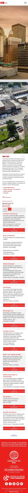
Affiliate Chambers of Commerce (11, 189)
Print (5, 211)
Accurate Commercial (10, 213)
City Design (7, 287)
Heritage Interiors (9, 331)
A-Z (10, 209)
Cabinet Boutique (9, 264)
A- (22, 156)
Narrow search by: (7, 201)
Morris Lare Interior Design (12, 354)
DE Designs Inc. (8, 311)
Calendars (6, 193)
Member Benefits (7, 191)
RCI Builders (7, 396)
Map (14, 229)
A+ (24, 156)
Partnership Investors (8, 187)
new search (6, 206)
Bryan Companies (9, 235)
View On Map (6, 205)
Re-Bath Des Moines (9, 412)
